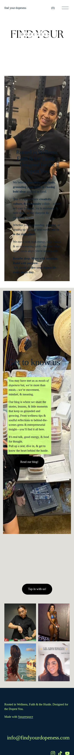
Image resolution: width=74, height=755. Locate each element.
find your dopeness (15, 8)
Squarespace (25, 716)
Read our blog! (29, 461)
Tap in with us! (37, 589)
